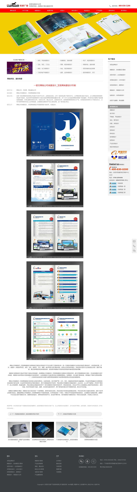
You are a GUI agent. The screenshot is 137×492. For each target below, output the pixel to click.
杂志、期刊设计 (114, 120)
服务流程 (59, 463)
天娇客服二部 (120, 189)
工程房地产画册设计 (43, 72)
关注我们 (81, 456)
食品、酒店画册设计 (66, 68)
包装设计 (87, 10)
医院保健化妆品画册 (89, 68)
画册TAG (76, 484)
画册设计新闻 (39, 460)
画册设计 (38, 10)
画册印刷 (50, 10)
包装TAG (97, 484)
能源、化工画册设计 (43, 68)
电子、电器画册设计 (89, 60)
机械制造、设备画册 (66, 60)
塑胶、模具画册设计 (66, 64)
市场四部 (119, 183)
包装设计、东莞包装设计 (117, 95)
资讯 (36, 456)
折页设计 (112, 127)
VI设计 (62, 10)
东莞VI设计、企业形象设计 (117, 75)
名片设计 (112, 113)
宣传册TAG (84, 484)
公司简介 (59, 460)
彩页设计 (112, 140)
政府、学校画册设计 (43, 60)
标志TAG (90, 484)
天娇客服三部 (120, 192)
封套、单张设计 (114, 123)
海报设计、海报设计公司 (117, 90)
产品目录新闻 (39, 463)
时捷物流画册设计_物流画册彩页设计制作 (27, 414)
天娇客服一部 (120, 186)
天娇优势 (59, 466)
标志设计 (75, 10)
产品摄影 (99, 10)
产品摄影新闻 (39, 474)
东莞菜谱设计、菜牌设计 (117, 85)
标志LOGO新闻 (39, 469)
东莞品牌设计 (114, 64)
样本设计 (112, 133)
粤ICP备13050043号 (106, 467)
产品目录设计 (114, 143)
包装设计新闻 (39, 472)
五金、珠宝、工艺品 (43, 64)
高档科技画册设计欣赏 (90, 439)
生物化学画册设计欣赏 (69, 414)
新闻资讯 (112, 10)
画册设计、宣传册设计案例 (117, 69)
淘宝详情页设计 (114, 147)
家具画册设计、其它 (89, 72)
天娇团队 (59, 472)
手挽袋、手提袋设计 (116, 116)
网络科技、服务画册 (89, 64)
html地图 (70, 484)
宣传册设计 (113, 137)
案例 (8, 456)
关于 (57, 456)
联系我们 (124, 10)
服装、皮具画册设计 (66, 72)
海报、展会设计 (39, 466)
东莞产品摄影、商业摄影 (117, 100)
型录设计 (112, 130)
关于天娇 (25, 10)
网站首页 (13, 10)
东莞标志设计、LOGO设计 (117, 80)
